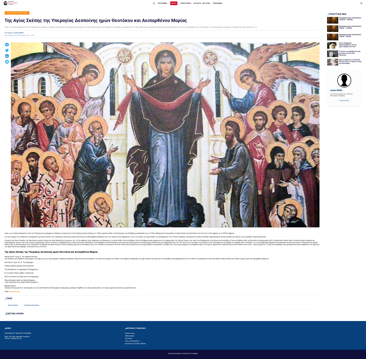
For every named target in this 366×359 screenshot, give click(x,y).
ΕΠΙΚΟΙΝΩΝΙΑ (217, 3)
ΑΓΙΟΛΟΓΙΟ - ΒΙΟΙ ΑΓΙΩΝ (202, 3)
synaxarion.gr (14, 291)
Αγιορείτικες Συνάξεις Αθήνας (135, 343)
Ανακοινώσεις (130, 333)
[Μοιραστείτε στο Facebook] (7, 45)
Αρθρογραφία (129, 336)
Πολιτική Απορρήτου (132, 341)
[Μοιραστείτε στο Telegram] (7, 62)
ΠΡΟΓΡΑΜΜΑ (162, 3)
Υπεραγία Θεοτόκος (32, 305)
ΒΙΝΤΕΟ (173, 3)
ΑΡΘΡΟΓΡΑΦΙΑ (185, 3)
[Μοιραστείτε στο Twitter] (7, 51)
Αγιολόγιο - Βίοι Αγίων (17, 13)
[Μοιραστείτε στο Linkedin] (7, 56)
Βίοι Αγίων (128, 338)
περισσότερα (344, 100)
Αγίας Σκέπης (13, 305)
